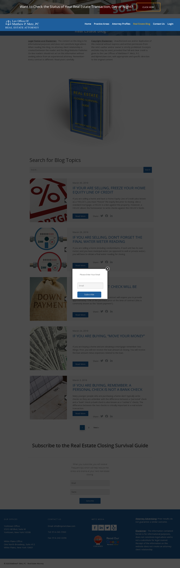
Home (88, 23)
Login (170, 23)
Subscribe (89, 294)
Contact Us (159, 23)
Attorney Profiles (121, 23)
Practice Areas (101, 23)
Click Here (148, 7)
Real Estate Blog (141, 23)
